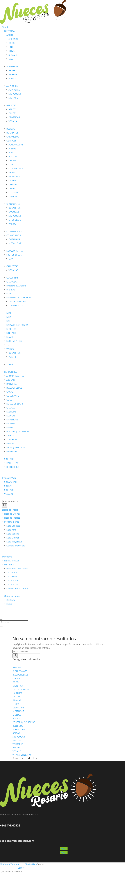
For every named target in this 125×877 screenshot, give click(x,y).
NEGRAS (13, 74)
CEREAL (12, 160)
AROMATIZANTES (15, 375)
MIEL (8, 313)
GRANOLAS (14, 176)
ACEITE (9, 35)
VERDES (12, 78)
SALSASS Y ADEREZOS (17, 325)
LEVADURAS (18, 707)
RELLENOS (11, 451)
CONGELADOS (13, 235)
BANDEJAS (11, 383)
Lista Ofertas (12, 537)
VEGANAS (13, 270)
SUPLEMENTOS (14, 340)
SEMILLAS (11, 328)
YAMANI (13, 196)
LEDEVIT (16, 703)
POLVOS (16, 718)
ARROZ (12, 109)
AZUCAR (10, 379)
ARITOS (12, 148)
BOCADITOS (12, 132)
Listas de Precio (10, 509)
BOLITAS (13, 156)
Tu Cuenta (11, 572)
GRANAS (10, 407)
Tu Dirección (12, 584)
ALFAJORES (12, 85)
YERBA (9, 364)
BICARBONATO (19, 671)
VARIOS (12, 223)
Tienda (5, 27)
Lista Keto (11, 529)
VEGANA (13, 121)
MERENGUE (12, 419)
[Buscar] (4, 505)
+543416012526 (10, 825)
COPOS (12, 164)
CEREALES (11, 140)
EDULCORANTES (14, 250)
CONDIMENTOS (14, 231)
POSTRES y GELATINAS (17, 431)
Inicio (9, 603)
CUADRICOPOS (16, 168)
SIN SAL (8, 485)
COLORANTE (12, 395)
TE (7, 344)
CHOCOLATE (15, 219)
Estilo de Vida (9, 477)
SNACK (9, 336)
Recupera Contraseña (17, 568)
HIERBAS (10, 289)
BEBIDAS (10, 128)
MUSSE (10, 427)
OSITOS (12, 180)
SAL (8, 321)
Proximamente (11, 521)
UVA (11, 58)
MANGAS (11, 415)
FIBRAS (12, 172)
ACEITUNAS (12, 66)
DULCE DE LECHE (17, 301)
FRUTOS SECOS (14, 254)
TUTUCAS (13, 192)
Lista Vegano (12, 533)
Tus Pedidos (12, 580)
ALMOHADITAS (16, 144)
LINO (11, 46)
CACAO (10, 391)
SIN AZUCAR (15, 93)
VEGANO (8, 493)
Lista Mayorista (14, 541)
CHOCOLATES (13, 203)
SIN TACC (13, 97)
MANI (11, 258)
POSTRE (12, 356)
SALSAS (10, 435)
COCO (12, 42)
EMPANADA (14, 239)
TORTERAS (11, 439)
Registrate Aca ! (12, 560)
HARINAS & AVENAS (16, 285)
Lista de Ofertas (12, 513)
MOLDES (10, 423)
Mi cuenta (7, 556)
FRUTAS (16, 696)
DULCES (12, 113)
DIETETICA (9, 31)
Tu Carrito (11, 576)
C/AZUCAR (14, 211)
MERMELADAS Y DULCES (18, 297)
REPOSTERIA (10, 371)
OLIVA (11, 50)
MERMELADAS (16, 305)
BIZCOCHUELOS (14, 387)
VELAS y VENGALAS (15, 447)
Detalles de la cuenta (17, 588)
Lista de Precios (12, 517)
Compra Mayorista (15, 545)
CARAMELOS (12, 136)
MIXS (8, 317)
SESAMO (13, 54)
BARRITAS (11, 105)
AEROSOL (13, 39)
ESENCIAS (11, 411)
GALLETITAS (12, 266)
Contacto (10, 599)
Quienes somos (12, 596)
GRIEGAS (13, 70)
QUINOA (13, 184)
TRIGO (12, 188)
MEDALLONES (16, 243)
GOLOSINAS (12, 277)
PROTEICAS (14, 117)
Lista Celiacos (13, 525)
